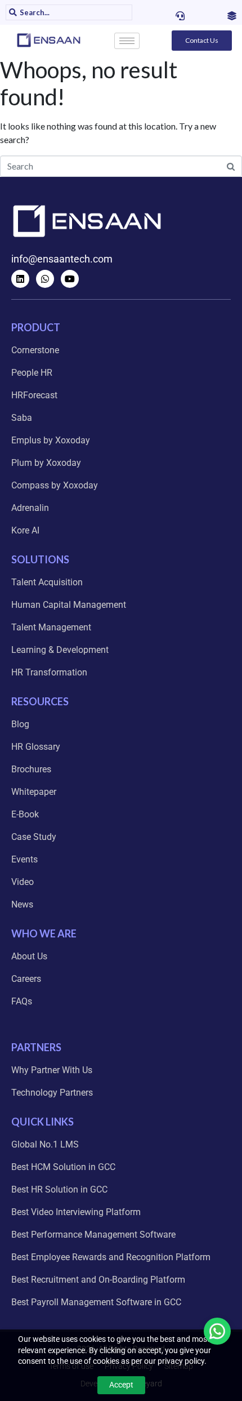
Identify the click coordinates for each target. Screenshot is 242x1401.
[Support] (180, 15)
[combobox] (74, 12)
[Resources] (231, 15)
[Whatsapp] (45, 279)
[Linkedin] (20, 279)
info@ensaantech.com (62, 259)
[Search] (11, 12)
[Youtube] (70, 279)
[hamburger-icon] (127, 41)
